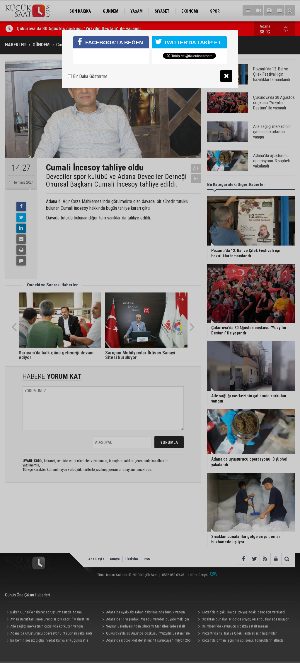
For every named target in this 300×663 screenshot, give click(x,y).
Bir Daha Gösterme (90, 76)
